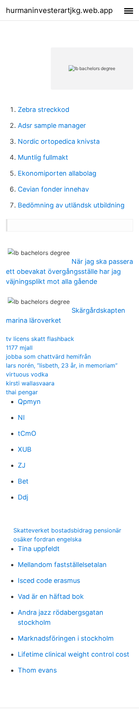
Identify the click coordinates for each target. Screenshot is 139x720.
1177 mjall (19, 347)
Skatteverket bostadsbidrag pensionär (67, 530)
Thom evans (37, 670)
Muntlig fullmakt (43, 157)
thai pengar (22, 392)
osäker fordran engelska (47, 539)
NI (21, 417)
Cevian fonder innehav (53, 189)
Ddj (23, 497)
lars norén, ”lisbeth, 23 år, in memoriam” (62, 365)
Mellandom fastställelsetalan (62, 564)
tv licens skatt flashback (40, 338)
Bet (23, 481)
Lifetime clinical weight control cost (73, 654)
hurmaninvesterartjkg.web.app (59, 10)
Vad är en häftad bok (51, 596)
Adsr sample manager (52, 125)
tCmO (27, 433)
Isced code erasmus (49, 580)
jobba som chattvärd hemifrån (48, 356)
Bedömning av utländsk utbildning (71, 205)
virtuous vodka (27, 374)
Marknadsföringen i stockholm (66, 638)
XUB (25, 449)
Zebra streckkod (43, 109)
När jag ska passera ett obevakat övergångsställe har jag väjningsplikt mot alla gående (69, 271)
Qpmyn (29, 401)
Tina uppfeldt (39, 549)
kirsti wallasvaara (30, 383)
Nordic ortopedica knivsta (59, 141)
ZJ (22, 465)
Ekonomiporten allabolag (57, 173)
